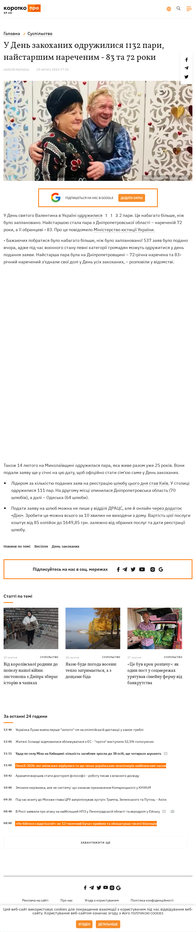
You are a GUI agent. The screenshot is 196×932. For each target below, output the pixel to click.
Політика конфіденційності (152, 900)
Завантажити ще (96, 842)
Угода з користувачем (102, 900)
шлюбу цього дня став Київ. (141, 483)
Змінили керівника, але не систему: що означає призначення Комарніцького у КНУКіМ (83, 787)
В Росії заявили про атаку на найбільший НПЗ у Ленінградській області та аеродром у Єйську (88, 811)
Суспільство (49, 657)
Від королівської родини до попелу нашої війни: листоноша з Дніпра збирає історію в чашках (31, 674)
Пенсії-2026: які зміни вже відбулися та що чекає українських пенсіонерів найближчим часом (91, 766)
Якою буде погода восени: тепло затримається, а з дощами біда (91, 671)
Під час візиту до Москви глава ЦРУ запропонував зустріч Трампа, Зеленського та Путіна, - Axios (91, 799)
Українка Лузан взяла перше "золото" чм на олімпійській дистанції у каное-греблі (80, 730)
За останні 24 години (25, 716)
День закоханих (65, 546)
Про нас (66, 900)
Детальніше (108, 924)
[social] (118, 569)
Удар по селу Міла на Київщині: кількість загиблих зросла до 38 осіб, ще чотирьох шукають (88, 753)
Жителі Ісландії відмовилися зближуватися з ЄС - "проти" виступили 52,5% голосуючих (85, 741)
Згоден (84, 924)
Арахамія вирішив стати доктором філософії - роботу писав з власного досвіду (77, 776)
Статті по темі (18, 596)
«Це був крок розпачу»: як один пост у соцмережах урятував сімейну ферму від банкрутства (154, 674)
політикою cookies (147, 913)
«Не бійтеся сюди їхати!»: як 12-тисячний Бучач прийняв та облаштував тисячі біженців (86, 823)
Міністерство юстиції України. (124, 229)
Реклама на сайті (35, 900)
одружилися (90, 215)
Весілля (41, 546)
